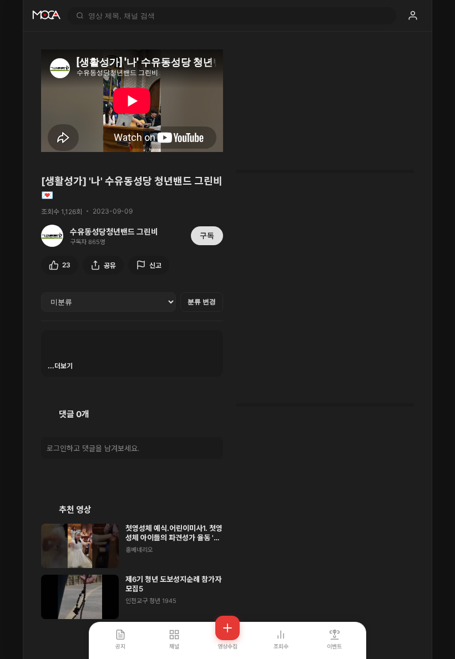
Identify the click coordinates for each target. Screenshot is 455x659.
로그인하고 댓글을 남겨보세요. (93, 448)
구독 (207, 235)
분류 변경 (202, 302)
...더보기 (60, 366)
